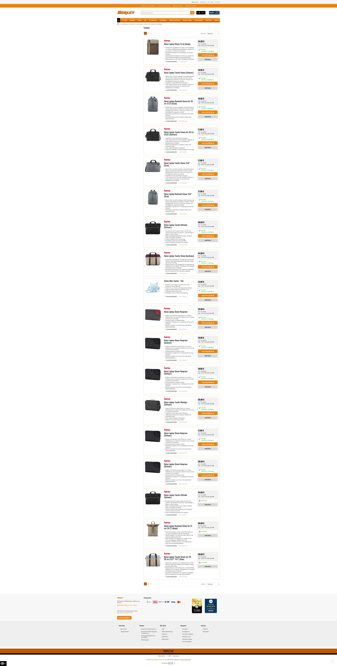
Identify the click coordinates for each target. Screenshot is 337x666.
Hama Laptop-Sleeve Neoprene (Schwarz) (175, 341)
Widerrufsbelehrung (167, 631)
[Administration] (174, 663)
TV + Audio (124, 20)
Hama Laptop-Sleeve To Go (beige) (177, 43)
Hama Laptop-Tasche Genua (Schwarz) (178, 72)
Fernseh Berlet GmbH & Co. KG (158, 659)
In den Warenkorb (207, 55)
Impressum (165, 636)
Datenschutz (165, 639)
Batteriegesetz (145, 640)
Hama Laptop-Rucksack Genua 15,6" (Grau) (178, 195)
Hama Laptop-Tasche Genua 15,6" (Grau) (177, 164)
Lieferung (164, 634)
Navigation (132, 20)
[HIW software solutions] (171, 663)
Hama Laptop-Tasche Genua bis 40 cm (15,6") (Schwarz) (179, 133)
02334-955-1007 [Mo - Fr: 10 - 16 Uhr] (127, 605)
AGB (163, 629)
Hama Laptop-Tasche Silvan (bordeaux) (179, 255)
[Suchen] (192, 12)
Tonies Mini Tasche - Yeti (174, 280)
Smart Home (209, 20)
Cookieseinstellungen (185, 659)
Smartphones (186, 631)
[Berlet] (129, 13)
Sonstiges (216, 20)
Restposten (206, 631)
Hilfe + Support (210, 2)
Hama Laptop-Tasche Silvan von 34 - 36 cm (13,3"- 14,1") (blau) (178, 558)
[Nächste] (151, 33)
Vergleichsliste (203, 2)
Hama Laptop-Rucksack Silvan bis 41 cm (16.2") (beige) (178, 527)
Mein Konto (124, 629)
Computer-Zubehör (150, 24)
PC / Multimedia (153, 20)
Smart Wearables (199, 20)
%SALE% (205, 629)
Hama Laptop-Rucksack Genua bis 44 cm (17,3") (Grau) (178, 102)
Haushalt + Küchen (187, 20)
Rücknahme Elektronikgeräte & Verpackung (149, 632)
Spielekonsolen (186, 636)
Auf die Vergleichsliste (171, 61)
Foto (145, 20)
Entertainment (163, 20)
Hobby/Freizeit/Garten (174, 20)
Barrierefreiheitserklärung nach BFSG (148, 636)
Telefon (139, 20)
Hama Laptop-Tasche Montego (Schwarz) (175, 403)
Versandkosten (209, 45)
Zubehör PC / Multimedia (136, 24)
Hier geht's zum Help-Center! (125, 612)
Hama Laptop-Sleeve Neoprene (175, 311)
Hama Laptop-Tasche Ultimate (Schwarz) (175, 226)
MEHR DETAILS (208, 59)
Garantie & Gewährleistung (148, 629)
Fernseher (185, 629)
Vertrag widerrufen (124, 618)
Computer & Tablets (187, 634)
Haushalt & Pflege (187, 639)
